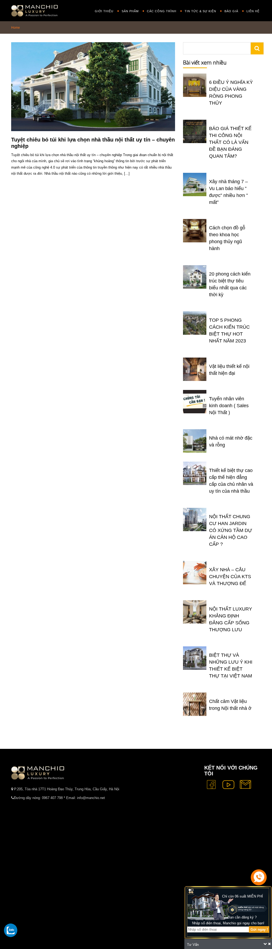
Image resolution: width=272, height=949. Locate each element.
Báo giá (231, 11)
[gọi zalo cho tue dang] (10, 930)
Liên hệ (253, 11)
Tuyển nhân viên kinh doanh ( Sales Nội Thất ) (229, 405)
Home (15, 27)
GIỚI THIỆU (104, 11)
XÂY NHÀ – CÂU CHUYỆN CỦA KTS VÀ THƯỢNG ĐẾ (230, 576)
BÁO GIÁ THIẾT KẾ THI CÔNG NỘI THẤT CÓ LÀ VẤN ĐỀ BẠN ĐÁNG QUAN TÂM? (230, 142)
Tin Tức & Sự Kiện (200, 11)
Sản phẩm (130, 11)
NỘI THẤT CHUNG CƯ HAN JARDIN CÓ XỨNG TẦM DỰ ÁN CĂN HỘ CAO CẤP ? (230, 530)
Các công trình (161, 11)
